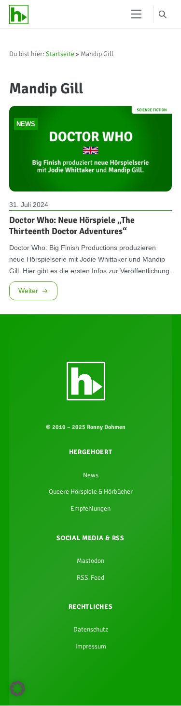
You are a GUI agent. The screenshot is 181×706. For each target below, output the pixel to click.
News (25, 134)
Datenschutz (90, 687)
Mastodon (90, 612)
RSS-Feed (90, 631)
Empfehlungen (90, 556)
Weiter (28, 328)
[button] (17, 688)
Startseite (60, 57)
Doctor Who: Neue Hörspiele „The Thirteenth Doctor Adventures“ (72, 238)
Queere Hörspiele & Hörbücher (91, 537)
